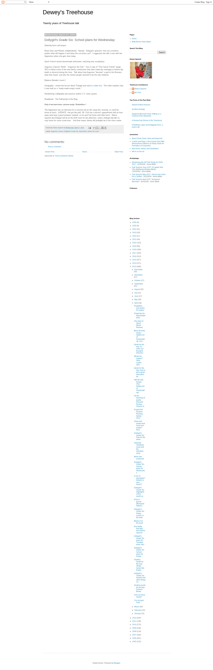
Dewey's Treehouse (68, 12)
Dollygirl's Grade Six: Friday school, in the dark (139, 513)
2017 (134, 253)
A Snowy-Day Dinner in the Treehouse (147, 120)
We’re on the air (138, 151)
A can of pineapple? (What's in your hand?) (139, 480)
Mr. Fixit (138, 93)
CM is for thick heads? (139, 596)
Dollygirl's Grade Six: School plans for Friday (139, 552)
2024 (134, 229)
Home (84, 152)
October (137, 280)
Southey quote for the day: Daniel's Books (139, 588)
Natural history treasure (141, 105)
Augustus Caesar (57, 131)
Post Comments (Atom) (64, 156)
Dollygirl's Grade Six (71, 131)
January (137, 613)
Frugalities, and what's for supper (139, 308)
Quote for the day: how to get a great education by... (139, 372)
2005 (134, 642)
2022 (134, 236)
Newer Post (49, 152)
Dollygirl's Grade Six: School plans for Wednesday (139, 467)
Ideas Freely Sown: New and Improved (147, 138)
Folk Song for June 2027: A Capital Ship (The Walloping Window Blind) (147, 168)
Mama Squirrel (140, 89)
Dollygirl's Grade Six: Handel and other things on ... (139, 577)
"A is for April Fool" (139, 601)
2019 (134, 246)
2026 (134, 222)
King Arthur (83, 131)
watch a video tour (94, 86)
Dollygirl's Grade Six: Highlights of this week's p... (139, 492)
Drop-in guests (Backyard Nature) (139, 502)
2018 (134, 250)
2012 (134, 618)
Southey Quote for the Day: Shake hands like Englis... (139, 565)
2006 (134, 638)
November (138, 275)
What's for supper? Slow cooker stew (138, 360)
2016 (134, 256)
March (137, 607)
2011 (134, 621)
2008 (134, 631)
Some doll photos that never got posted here (139, 425)
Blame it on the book (138, 522)
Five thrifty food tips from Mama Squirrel (139, 529)
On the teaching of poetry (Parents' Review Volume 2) (139, 401)
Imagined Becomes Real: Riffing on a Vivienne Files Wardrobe (146, 115)
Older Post (119, 152)
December (138, 270)
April (136, 303)
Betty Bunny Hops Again (141, 42)
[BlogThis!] (97, 127)
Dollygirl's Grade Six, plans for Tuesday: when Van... (139, 540)
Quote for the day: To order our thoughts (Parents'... (139, 348)
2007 (134, 635)
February (138, 610)
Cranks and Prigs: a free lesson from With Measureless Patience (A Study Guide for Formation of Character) (148, 143)
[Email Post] (89, 128)
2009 (134, 628)
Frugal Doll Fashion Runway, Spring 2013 (138, 414)
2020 (134, 243)
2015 (134, 260)
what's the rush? (93, 131)
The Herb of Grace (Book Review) (138, 324)
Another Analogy (138, 109)
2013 (134, 267)
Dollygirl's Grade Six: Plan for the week (139, 436)
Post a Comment (54, 147)
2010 (134, 625)
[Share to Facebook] (102, 127)
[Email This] (94, 127)
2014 (134, 263)
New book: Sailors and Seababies (145, 149)
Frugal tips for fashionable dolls (139, 315)
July (136, 293)
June (136, 296)
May (136, 299)
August (137, 289)
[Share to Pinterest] (105, 127)
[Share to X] (99, 127)
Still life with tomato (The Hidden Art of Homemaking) (139, 386)
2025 (134, 226)
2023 (134, 233)
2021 (134, 239)
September (138, 284)
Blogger (117, 663)
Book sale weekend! (139, 458)
